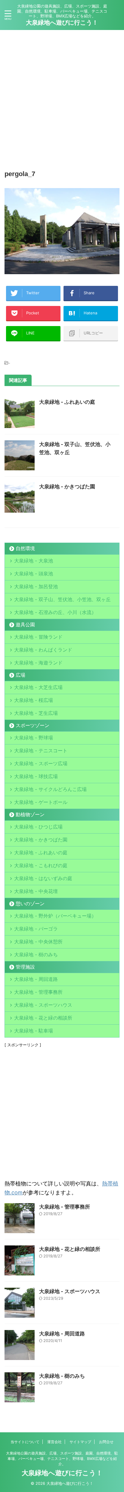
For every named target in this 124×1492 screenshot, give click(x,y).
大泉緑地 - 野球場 (33, 738)
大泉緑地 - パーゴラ (36, 929)
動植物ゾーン (30, 814)
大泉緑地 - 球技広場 (36, 776)
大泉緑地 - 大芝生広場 (38, 687)
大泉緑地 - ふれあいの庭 (67, 402)
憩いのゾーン (30, 903)
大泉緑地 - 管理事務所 (38, 992)
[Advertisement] (62, 98)
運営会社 (54, 1442)
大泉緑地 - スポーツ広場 (40, 763)
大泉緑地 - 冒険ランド (38, 637)
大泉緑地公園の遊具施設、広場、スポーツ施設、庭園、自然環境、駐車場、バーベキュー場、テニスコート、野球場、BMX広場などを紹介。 (62, 1458)
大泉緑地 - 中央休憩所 (38, 942)
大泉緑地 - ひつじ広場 (38, 827)
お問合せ (106, 1442)
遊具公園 (25, 625)
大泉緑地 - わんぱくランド (43, 650)
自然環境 (25, 548)
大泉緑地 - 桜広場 (33, 700)
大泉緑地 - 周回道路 (36, 979)
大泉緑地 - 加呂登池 (43, 586)
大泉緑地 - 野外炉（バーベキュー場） (55, 916)
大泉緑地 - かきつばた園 (67, 487)
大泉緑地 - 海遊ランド (38, 663)
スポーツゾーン (32, 725)
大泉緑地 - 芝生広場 (36, 713)
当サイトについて (25, 1442)
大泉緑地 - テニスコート (40, 750)
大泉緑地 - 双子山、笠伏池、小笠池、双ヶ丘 (62, 599)
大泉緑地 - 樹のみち (36, 954)
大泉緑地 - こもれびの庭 (40, 865)
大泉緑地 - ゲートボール (40, 802)
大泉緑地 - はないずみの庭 (43, 878)
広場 (20, 675)
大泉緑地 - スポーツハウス (43, 1005)
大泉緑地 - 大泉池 (33, 561)
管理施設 (25, 967)
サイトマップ (80, 1442)
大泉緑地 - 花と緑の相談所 (43, 1018)
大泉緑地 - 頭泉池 (33, 574)
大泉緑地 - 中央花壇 (36, 891)
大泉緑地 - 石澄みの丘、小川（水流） (55, 612)
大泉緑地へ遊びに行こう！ (62, 22)
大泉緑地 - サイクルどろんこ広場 (50, 789)
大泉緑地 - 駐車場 (33, 1031)
